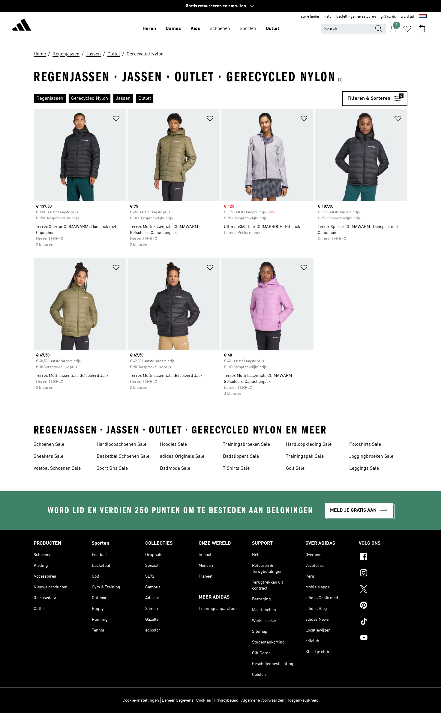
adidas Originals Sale (182, 456)
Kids (195, 28)
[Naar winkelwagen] (422, 29)
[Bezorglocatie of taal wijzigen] (422, 17)
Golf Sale (295, 468)
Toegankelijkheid (303, 700)
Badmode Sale (175, 468)
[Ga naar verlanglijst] (407, 29)
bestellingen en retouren (356, 17)
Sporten (248, 28)
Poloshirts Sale (365, 444)
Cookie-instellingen (140, 700)
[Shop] (21, 26)
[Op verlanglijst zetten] (116, 120)
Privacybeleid (226, 700)
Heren (149, 28)
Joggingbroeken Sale (371, 456)
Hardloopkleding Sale (309, 444)
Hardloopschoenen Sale (121, 444)
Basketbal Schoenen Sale (123, 456)
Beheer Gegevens (178, 700)
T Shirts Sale (236, 468)
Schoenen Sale (49, 444)
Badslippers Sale (241, 456)
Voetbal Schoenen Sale (57, 468)
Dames (173, 28)
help (328, 17)
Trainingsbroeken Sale (246, 444)
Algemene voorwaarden (262, 700)
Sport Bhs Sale (112, 468)
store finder (310, 17)
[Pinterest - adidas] (383, 606)
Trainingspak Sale (305, 456)
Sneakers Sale (48, 456)
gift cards (388, 17)
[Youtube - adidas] (383, 638)
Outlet (272, 28)
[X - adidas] (383, 590)
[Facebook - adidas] (383, 557)
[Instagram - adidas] (383, 574)
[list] (188, 98)
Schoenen (220, 28)
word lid (407, 17)
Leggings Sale (364, 468)
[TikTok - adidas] (383, 622)
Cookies (203, 700)
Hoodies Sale (173, 444)
